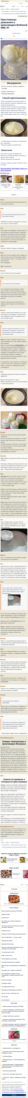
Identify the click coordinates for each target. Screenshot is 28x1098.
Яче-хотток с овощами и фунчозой (12, 1074)
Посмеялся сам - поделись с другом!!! (11, 970)
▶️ (14, 36)
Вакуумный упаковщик (8, 944)
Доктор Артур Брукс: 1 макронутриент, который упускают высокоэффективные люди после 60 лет (13, 1066)
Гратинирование (7, 1056)
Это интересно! (6, 1000)
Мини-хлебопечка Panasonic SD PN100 (12, 911)
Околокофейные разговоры (9, 959)
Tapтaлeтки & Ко (6, 930)
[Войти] (12, 1)
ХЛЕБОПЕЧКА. (5, 1)
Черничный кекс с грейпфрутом (11, 1048)
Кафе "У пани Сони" (7, 955)
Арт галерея (5, 996)
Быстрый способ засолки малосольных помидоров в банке (14, 1040)
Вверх (2, 840)
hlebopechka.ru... (20, 345)
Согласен (14, 1095)
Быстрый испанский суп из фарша (11, 962)
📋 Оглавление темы (22, 16)
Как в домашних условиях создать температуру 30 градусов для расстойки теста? (12, 975)
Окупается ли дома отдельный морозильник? (14, 934)
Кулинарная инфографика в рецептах (12, 990)
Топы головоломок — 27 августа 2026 (11, 937)
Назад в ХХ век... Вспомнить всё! (10, 993)
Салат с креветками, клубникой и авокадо (14, 903)
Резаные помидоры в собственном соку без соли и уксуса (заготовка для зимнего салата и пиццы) (13, 1011)
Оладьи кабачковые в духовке (11, 1016)
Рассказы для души (7, 980)
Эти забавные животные (8, 986)
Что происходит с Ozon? (8, 952)
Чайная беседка (6, 914)
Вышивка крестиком (7, 940)
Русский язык (5, 917)
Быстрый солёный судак (9, 1070)
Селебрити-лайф (6, 983)
